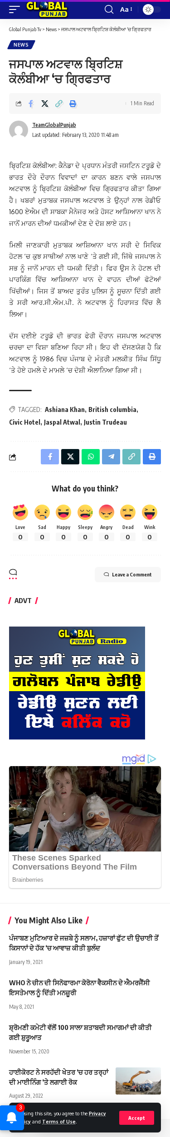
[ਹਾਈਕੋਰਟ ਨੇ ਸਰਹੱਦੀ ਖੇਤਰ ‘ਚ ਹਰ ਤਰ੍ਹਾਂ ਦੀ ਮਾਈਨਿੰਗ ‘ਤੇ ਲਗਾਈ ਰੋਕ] (138, 1081)
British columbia (112, 409)
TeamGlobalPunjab (54, 125)
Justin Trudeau (105, 422)
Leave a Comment (132, 574)
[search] (109, 9)
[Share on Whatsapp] (91, 456)
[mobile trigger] (16, 9)
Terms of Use (59, 1121)
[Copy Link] (59, 103)
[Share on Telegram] (111, 456)
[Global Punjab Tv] (46, 9)
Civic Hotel (24, 422)
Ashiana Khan (65, 409)
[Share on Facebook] (30, 103)
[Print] (73, 103)
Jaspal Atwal (62, 422)
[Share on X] (45, 103)
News (21, 44)
